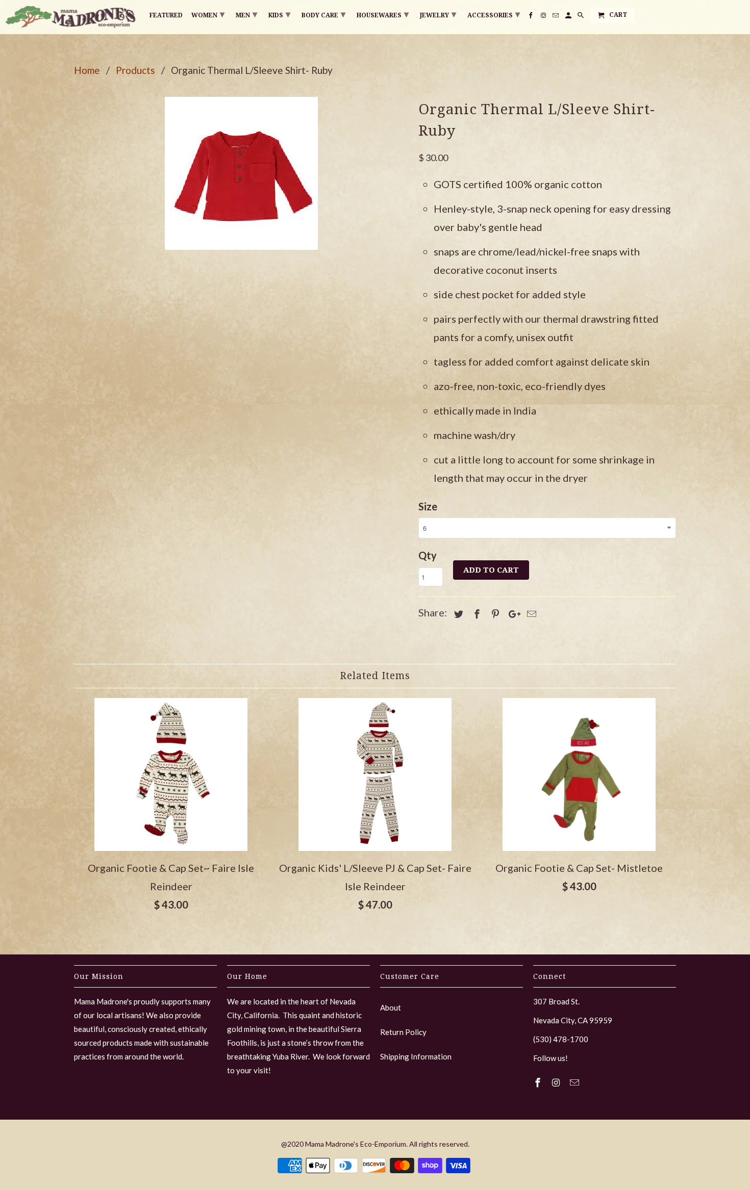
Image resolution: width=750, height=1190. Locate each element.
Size (427, 506)
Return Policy (403, 1032)
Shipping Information (416, 1056)
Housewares (383, 14)
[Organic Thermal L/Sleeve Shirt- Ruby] (241, 173)
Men (246, 14)
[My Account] (569, 17)
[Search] (581, 17)
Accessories (493, 14)
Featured (166, 15)
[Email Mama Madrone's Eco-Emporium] (575, 1082)
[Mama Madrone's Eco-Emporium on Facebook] (538, 1082)
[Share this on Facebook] (475, 613)
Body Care (323, 14)
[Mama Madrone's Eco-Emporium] (71, 17)
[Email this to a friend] (530, 613)
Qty (427, 555)
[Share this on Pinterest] (494, 613)
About (390, 1007)
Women (207, 14)
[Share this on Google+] (512, 613)
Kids (279, 14)
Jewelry (438, 14)
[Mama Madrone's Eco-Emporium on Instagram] (557, 1082)
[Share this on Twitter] (457, 613)
